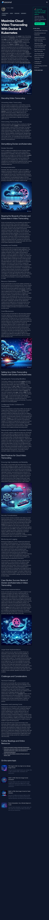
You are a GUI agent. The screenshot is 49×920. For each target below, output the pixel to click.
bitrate (24, 392)
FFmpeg (9, 418)
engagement (12, 37)
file (9, 42)
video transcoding (18, 40)
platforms (17, 44)
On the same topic (38, 70)
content (19, 36)
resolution (3, 111)
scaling (12, 54)
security (3, 524)
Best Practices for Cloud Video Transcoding (39, 50)
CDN (6, 396)
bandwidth (20, 693)
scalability (4, 15)
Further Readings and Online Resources (40, 66)
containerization (5, 13)
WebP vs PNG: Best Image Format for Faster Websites (19, 792)
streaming (26, 390)
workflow (23, 382)
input (14, 386)
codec (16, 392)
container (29, 155)
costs (16, 234)
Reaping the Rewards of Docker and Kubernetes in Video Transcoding (40, 39)
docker (11, 13)
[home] (6, 2)
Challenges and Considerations (37, 62)
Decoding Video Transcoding (40, 30)
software (27, 51)
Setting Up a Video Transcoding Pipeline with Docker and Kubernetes (40, 45)
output (17, 386)
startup (7, 607)
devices (11, 44)
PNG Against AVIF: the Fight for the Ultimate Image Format (19, 766)
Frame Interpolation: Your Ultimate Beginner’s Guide (19, 804)
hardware (23, 289)
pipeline (23, 381)
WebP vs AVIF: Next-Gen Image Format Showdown (18, 778)
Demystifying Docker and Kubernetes (40, 34)
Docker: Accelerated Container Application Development (16, 747)
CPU (22, 440)
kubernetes (17, 13)
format (16, 42)
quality (5, 39)
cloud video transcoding (25, 62)
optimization (23, 13)
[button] (47, 2)
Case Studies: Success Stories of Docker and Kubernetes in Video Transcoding (39, 56)
